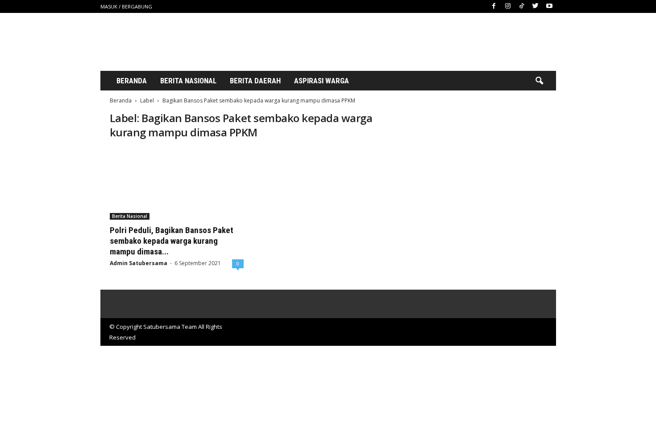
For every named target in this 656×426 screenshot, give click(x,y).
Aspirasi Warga (321, 80)
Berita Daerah (255, 80)
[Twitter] (535, 6)
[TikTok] (521, 6)
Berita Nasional (188, 80)
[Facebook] (494, 6)
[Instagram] (507, 6)
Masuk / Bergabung (126, 6)
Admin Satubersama (138, 263)
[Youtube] (549, 6)
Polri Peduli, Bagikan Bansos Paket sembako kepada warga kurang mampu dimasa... (171, 241)
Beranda (131, 80)
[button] (539, 81)
